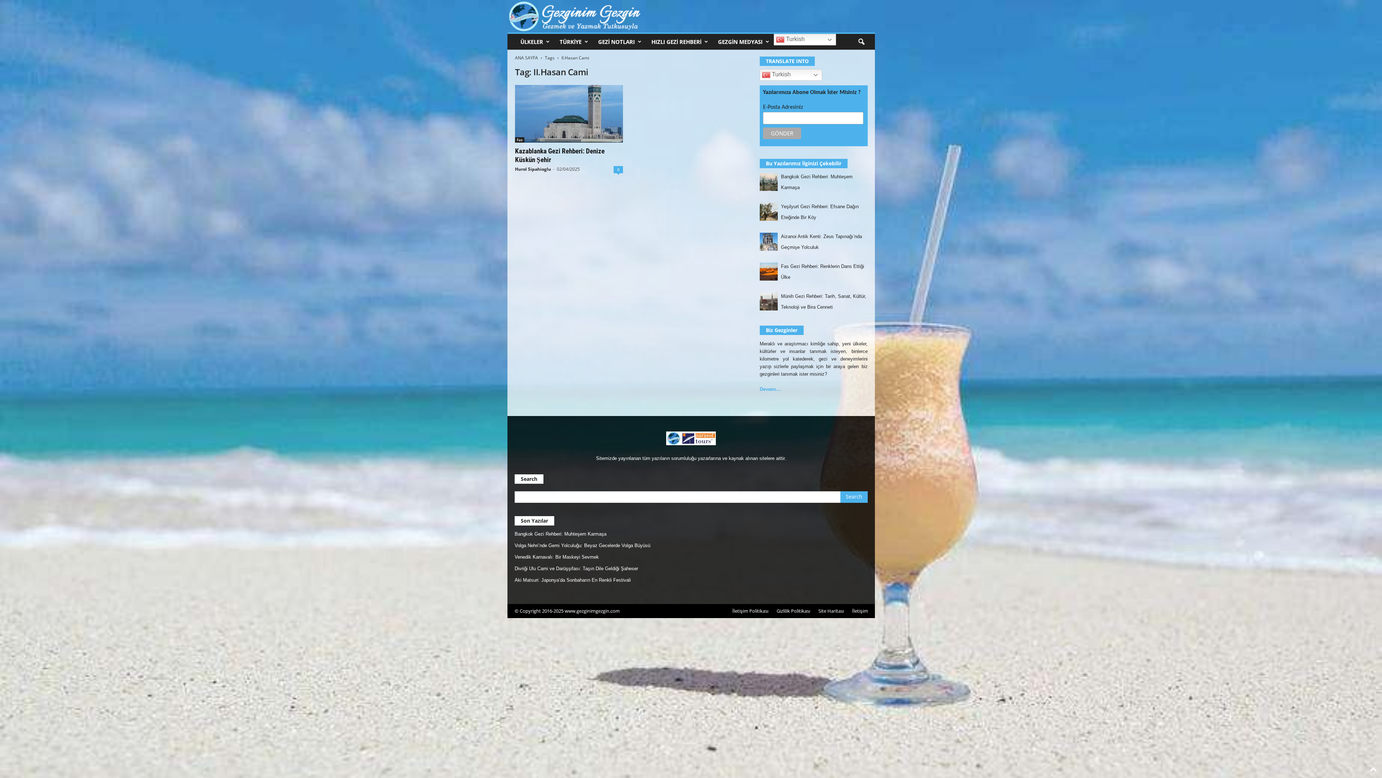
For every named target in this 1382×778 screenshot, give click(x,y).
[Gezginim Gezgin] (691, 16)
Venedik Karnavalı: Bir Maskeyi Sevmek (557, 557)
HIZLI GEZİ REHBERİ (676, 41)
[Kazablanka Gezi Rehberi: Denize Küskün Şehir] (569, 114)
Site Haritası (831, 611)
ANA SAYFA (526, 58)
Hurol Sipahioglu (533, 169)
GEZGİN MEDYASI (740, 41)
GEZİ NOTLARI (616, 41)
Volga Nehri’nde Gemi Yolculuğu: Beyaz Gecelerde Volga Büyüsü (582, 545)
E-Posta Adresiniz (783, 107)
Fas (520, 139)
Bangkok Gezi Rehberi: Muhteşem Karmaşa (560, 534)
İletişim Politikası (750, 611)
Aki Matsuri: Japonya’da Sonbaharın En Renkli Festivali (573, 580)
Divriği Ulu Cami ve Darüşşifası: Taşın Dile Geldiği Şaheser (576, 568)
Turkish (795, 39)
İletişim (860, 611)
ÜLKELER (531, 41)
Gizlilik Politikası (793, 611)
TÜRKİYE (571, 41)
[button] (861, 42)
